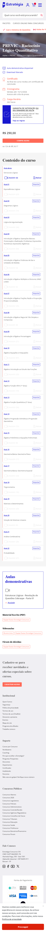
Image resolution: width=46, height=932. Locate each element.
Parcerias (6, 774)
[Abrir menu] (40, 5)
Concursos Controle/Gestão (12, 810)
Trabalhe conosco (9, 729)
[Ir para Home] (13, 5)
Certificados (7, 768)
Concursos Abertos (9, 795)
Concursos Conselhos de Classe (14, 816)
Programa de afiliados (10, 726)
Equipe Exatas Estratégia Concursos (16, 620)
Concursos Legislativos (11, 801)
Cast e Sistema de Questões (18, 30)
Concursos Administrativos (12, 807)
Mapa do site (7, 723)
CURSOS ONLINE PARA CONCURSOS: (28, 23)
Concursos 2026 (8, 798)
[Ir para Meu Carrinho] (34, 5)
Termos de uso (8, 711)
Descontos (6, 762)
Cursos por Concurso (10, 746)
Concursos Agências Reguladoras (14, 813)
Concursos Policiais (9, 804)
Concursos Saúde (9, 825)
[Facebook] (8, 866)
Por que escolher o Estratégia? (13, 756)
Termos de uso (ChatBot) (11, 714)
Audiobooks (7, 771)
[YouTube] (13, 866)
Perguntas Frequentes (10, 759)
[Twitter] (17, 866)
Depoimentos (7, 765)
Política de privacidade (11, 708)
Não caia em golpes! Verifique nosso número (18, 777)
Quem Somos (7, 702)
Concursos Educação (10, 822)
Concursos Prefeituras (10, 828)
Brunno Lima (8, 633)
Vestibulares (7, 750)
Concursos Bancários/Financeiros (14, 831)
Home (5, 55)
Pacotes (6, 23)
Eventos (5, 720)
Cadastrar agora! (12, 684)
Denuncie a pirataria (10, 717)
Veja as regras (19, 120)
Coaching (6, 753)
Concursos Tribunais (10, 819)
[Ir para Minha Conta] (28, 5)
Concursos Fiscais (9, 834)
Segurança (6, 705)
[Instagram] (4, 866)
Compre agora (23, 141)
